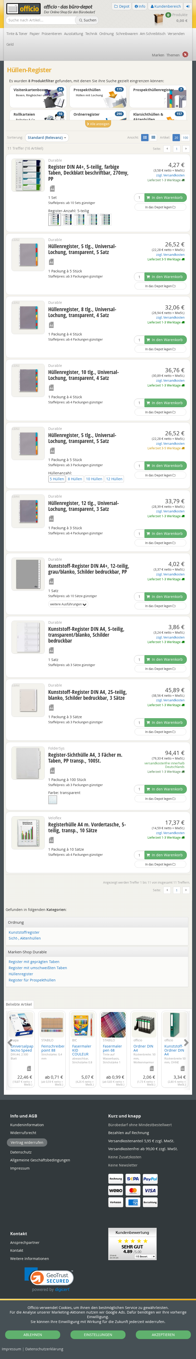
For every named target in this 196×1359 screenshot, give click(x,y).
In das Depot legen (159, 207)
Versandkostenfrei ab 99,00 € (143, 1148)
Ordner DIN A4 (144, 1056)
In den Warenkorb (167, 197)
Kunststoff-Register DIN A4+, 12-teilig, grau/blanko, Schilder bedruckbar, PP (88, 568)
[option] (98, 108)
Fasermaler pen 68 (112, 1056)
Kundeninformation (27, 1124)
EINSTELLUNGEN (98, 1334)
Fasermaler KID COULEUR (82, 1058)
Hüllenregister (21, 974)
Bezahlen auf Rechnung (128, 1132)
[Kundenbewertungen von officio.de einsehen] (132, 1243)
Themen (173, 55)
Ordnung (106, 33)
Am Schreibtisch (153, 33)
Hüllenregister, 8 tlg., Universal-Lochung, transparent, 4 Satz (82, 312)
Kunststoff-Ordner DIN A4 (175, 1058)
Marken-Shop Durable (27, 951)
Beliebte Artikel (19, 1004)
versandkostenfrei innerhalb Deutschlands (164, 765)
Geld (10, 44)
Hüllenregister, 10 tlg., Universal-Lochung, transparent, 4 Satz (83, 374)
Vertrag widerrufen (27, 1142)
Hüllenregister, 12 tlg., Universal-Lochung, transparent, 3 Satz (83, 505)
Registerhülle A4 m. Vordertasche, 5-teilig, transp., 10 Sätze (87, 827)
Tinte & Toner (17, 33)
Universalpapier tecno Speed (24, 1052)
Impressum (11, 1348)
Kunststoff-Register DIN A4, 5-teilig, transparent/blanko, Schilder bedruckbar (86, 634)
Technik (91, 33)
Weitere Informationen (29, 1258)
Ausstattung (73, 33)
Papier (35, 33)
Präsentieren (52, 33)
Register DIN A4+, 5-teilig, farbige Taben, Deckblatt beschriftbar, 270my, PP (88, 172)
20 (177, 137)
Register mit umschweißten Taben (38, 968)
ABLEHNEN (32, 1334)
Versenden (176, 33)
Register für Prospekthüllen (32, 980)
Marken (158, 55)
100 (185, 138)
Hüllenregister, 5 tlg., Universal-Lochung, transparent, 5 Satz (82, 249)
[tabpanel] (98, 1047)
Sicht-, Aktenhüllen (25, 938)
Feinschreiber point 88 (53, 1052)
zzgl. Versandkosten (170, 175)
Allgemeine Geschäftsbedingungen (40, 1160)
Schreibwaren (127, 33)
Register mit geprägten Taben (34, 962)
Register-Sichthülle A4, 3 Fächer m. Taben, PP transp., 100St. (85, 757)
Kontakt (16, 1250)
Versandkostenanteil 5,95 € (141, 1140)
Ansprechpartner (25, 1242)
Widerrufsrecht (23, 1132)
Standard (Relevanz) (45, 137)
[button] (49, 1280)
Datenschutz (44, 1348)
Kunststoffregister (24, 932)
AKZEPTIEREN (163, 1334)
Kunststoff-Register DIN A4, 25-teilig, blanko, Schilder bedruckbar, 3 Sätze (87, 694)
